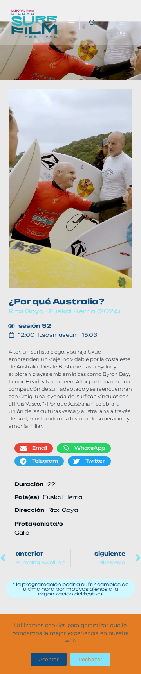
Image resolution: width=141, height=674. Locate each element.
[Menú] (72, 22)
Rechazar (90, 659)
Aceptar (49, 659)
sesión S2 (34, 325)
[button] (33, 448)
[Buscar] (92, 22)
